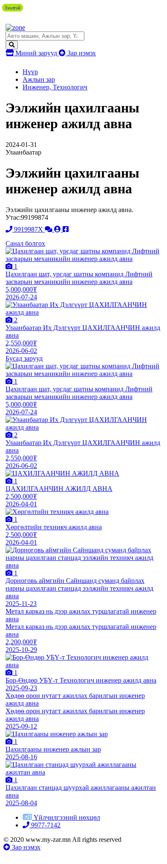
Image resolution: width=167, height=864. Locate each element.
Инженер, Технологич (55, 87)
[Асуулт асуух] (49, 229)
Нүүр (30, 71)
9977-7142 (44, 825)
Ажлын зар (39, 79)
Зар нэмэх (81, 53)
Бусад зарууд (24, 358)
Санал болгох (25, 243)
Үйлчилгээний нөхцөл (67, 817)
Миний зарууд (36, 53)
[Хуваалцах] (66, 229)
